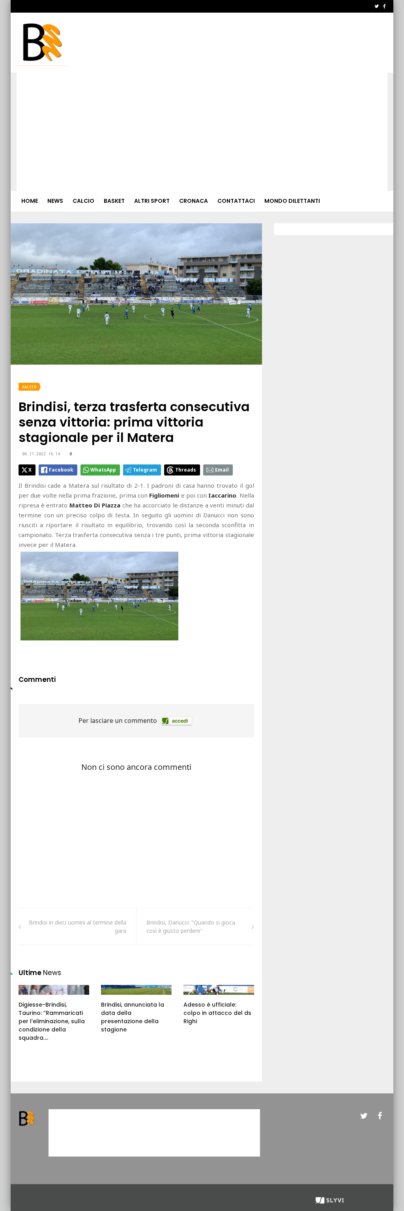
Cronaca (193, 201)
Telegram (145, 469)
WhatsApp (103, 469)
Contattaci (236, 201)
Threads (185, 469)
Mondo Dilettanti (292, 201)
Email (222, 469)
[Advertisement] (202, 132)
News (55, 201)
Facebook (61, 469)
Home (29, 201)
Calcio (83, 201)
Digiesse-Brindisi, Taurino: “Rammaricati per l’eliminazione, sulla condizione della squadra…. (52, 1021)
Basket (114, 201)
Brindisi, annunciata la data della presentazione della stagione (132, 1017)
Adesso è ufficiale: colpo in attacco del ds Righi (217, 1013)
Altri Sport (152, 201)
